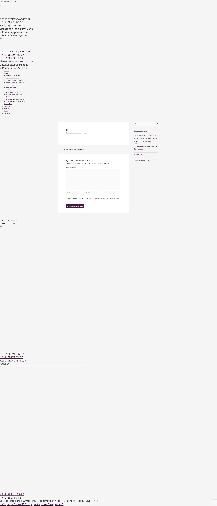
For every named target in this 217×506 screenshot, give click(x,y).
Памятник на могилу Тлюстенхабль (145, 135)
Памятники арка (11, 87)
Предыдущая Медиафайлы (74, 149)
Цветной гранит (11, 97)
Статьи (6, 111)
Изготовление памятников (8, 1)
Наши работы (8, 104)
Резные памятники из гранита (15, 82)
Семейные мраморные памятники (16, 101)
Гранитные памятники (12, 78)
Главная (6, 71)
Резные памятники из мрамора (15, 80)
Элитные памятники (12, 85)
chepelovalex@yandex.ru (15, 51)
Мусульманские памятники (14, 94)
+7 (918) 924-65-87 (12, 54)
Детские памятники (12, 92)
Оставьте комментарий (73, 133)
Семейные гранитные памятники (16, 99)
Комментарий (71, 167)
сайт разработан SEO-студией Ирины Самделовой (31, 504)
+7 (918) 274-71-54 (11, 58)
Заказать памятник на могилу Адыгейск (146, 138)
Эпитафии (7, 108)
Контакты (7, 113)
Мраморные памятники (13, 75)
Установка (7, 106)
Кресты (8, 90)
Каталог (6, 73)
